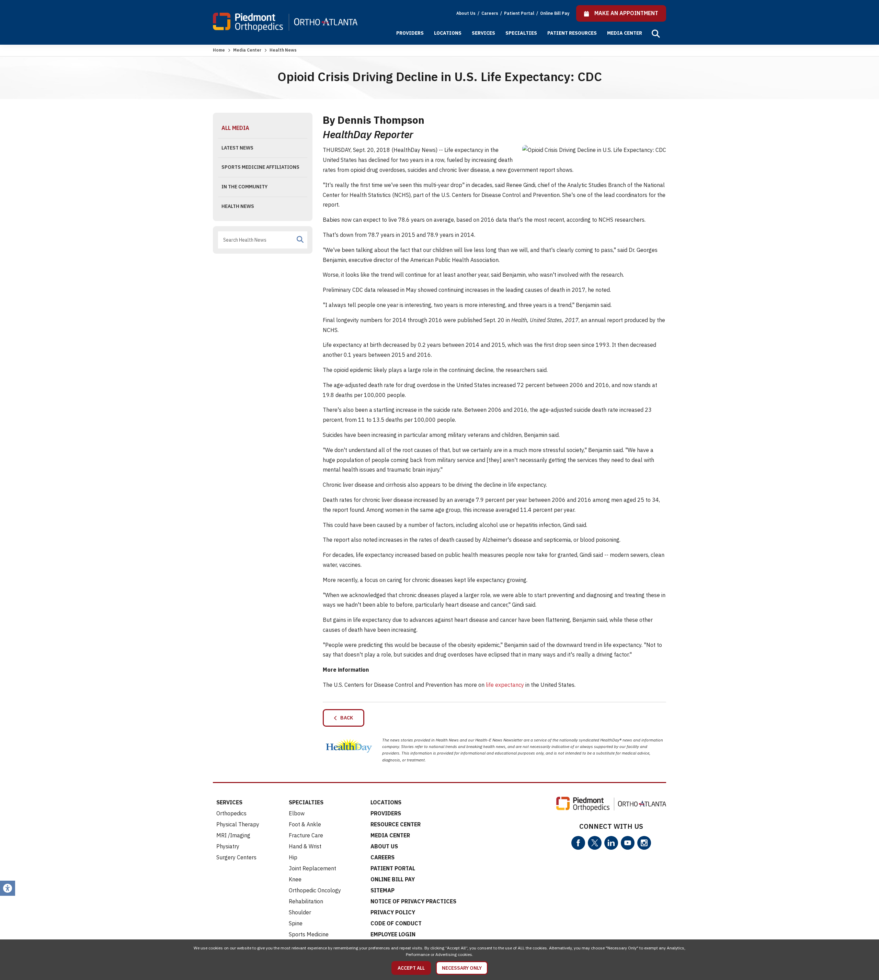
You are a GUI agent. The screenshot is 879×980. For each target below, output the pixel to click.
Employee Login (392, 934)
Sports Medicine (309, 934)
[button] (656, 34)
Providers (410, 33)
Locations (447, 33)
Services (483, 33)
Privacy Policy (392, 912)
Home (219, 50)
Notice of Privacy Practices (413, 901)
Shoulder (300, 912)
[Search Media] (300, 239)
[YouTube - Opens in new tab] (628, 843)
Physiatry (227, 846)
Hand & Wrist (305, 846)
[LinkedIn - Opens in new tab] (611, 843)
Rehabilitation (306, 901)
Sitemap (382, 890)
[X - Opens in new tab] (595, 843)
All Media (235, 127)
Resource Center (395, 824)
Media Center (624, 33)
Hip (293, 857)
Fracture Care (306, 835)
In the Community (244, 187)
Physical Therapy (237, 824)
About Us (466, 13)
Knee (295, 879)
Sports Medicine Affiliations (260, 167)
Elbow (297, 813)
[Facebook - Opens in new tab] (578, 843)
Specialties (521, 33)
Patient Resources (572, 33)
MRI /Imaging (233, 835)
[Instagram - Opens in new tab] (644, 843)
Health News (237, 206)
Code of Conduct (396, 923)
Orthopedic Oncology (315, 890)
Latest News (237, 148)
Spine (295, 923)
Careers (490, 13)
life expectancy (505, 684)
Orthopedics (231, 813)
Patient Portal (519, 13)
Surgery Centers (236, 857)
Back (345, 718)
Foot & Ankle (305, 824)
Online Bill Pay (554, 13)
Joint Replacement (312, 868)
